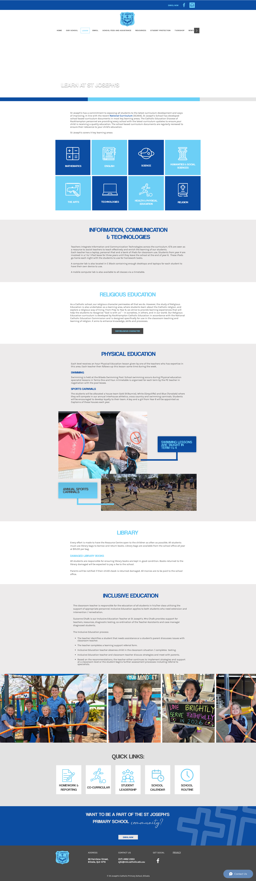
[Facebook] (158, 861)
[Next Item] (251, 709)
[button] (141, 30)
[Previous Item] (5, 709)
